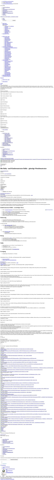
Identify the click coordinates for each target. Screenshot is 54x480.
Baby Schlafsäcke (8, 139)
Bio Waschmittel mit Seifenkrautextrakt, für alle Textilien (24, 377)
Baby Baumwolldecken (8, 42)
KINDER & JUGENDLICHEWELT (11, 47)
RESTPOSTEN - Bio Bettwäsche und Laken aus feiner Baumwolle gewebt (33, 409)
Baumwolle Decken (8, 53)
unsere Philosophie (6, 439)
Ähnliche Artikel (9, 348)
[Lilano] (1, 430)
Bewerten (2, 189)
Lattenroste (6, 50)
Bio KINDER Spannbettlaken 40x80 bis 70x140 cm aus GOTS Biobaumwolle (30, 352)
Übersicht (6, 27)
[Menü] (5, 469)
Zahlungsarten (5, 10)
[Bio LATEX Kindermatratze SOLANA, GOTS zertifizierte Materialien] (5, 399)
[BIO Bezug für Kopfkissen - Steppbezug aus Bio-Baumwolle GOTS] (5, 384)
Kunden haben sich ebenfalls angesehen (26, 348)
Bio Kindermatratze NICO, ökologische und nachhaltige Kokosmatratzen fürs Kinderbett (30, 403)
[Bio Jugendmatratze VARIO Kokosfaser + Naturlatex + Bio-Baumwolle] (14, 418)
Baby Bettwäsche (7, 140)
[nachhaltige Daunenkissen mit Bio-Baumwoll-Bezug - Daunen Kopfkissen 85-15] (7, 369)
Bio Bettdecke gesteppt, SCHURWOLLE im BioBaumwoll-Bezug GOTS (26, 382)
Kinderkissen (7, 58)
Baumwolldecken (7, 69)
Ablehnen (2, 479)
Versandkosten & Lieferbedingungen (9, 9)
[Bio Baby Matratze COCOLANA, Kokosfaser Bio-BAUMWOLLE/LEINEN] (5, 395)
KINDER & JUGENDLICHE (8, 142)
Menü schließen (5, 24)
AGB (3, 8)
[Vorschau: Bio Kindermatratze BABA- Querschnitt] (9, 159)
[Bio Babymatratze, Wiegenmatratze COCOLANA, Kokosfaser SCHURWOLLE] (7, 390)
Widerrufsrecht (9, 2)
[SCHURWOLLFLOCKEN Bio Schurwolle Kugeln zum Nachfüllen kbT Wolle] (10, 411)
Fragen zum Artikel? (6, 259)
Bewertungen (8, 193)
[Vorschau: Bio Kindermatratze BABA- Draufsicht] (27, 159)
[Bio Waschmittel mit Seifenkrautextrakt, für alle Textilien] (7, 377)
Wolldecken (7, 70)
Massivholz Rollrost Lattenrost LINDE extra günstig (22, 365)
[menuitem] (28, 7)
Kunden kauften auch (16, 348)
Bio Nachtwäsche (8, 73)
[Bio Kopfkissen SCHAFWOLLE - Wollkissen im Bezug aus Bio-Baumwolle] (13, 367)
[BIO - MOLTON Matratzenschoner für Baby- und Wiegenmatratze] (5, 386)
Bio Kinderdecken (8, 52)
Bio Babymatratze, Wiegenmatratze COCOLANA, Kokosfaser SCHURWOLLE (27, 390)
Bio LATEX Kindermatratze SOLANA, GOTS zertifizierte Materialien (23, 399)
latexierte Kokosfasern (9, 209)
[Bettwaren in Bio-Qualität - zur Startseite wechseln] (9, 16)
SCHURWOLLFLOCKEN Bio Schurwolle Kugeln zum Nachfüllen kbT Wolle (33, 411)
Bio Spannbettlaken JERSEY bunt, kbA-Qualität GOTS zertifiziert (26, 362)
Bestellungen (7, 30)
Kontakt (4, 155)
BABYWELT (7, 37)
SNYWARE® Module (4, 463)
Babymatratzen (7, 38)
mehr (32, 195)
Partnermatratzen (7, 64)
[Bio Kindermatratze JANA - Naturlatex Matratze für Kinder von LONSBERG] (8, 405)
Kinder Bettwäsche (8, 57)
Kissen (6, 71)
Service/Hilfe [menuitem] (7, 10)
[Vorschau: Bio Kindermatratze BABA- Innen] (44, 159)
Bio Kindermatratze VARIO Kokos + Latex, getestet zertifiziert (21, 355)
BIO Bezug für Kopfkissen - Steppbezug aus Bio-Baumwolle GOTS (22, 384)
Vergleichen (2, 187)
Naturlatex (9, 211)
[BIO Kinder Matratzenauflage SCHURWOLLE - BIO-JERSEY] (5, 392)
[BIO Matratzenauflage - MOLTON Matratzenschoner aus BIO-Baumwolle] (5, 350)
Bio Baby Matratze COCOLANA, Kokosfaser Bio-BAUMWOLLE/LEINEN (24, 395)
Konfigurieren (11, 479)
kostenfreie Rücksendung (8, 3)
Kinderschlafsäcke (8, 55)
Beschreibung (2, 193)
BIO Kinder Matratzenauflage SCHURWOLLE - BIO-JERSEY (21, 392)
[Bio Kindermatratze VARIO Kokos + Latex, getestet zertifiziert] (5, 355)
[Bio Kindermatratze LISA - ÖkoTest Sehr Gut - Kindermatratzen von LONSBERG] (8, 401)
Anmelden (6, 26)
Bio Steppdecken (7, 68)
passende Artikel (3, 348)
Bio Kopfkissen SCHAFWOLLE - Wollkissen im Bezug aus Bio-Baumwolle (40, 367)
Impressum (4, 14)
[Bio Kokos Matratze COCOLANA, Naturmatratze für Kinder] (6, 420)
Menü (3, 18)
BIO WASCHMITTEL (6, 144)
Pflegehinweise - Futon (6, 442)
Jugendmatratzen (7, 49)
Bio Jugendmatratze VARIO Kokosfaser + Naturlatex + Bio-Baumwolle (40, 418)
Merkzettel (6, 32)
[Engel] (1, 429)
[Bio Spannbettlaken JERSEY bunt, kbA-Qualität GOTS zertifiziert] (7, 362)
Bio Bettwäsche (7, 72)
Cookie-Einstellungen (6, 7)
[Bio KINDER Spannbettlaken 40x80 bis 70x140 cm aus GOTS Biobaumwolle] (8, 352)
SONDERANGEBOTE (7, 145)
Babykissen (6, 41)
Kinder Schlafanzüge (8, 56)
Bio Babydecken (7, 40)
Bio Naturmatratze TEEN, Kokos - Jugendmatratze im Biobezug (34, 422)
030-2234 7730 (3, 434)
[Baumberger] (2, 427)
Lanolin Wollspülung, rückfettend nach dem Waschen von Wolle (17, 371)
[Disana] (2, 428)
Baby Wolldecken (8, 43)
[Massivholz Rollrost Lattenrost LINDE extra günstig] (7, 365)
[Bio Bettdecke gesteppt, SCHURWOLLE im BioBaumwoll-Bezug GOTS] (7, 382)
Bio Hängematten (7, 59)
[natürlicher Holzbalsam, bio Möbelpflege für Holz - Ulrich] (10, 374)
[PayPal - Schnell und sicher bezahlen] (7, 158)
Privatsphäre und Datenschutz (7, 11)
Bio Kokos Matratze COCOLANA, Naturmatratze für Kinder (23, 420)
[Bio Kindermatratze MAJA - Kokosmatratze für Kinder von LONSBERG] (7, 407)
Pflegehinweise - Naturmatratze (8, 441)
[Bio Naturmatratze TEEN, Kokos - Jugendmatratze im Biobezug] (11, 422)
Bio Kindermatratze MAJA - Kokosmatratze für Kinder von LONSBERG (26, 407)
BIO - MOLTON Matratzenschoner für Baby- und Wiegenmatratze (22, 386)
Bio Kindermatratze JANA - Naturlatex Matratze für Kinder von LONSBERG (30, 405)
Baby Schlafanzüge (8, 45)
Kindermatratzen (7, 48)
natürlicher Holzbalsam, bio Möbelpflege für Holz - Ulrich (30, 374)
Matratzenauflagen (8, 51)
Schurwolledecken (8, 54)
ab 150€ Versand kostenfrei (8, 1)
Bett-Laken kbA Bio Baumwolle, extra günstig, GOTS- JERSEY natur (37, 388)
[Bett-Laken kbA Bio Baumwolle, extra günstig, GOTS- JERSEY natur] (12, 388)
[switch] (3, 476)
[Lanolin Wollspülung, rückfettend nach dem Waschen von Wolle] (3, 371)
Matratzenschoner (8, 39)
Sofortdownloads (7, 31)
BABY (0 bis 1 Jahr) (6, 133)
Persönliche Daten (8, 28)
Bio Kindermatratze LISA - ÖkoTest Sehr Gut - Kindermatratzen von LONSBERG (30, 401)
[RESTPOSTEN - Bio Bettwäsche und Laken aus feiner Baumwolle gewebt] (10, 409)
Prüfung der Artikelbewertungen (8, 443)
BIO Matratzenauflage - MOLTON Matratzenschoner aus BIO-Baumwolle (23, 350)
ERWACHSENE (5, 143)
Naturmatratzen (7, 63)
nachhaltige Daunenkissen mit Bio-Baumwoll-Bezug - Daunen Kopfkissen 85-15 (29, 369)
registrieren (12, 26)
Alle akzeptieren (6, 479)
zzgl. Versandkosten (8, 173)
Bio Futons (6, 65)
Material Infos (5, 440)
